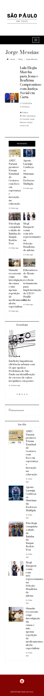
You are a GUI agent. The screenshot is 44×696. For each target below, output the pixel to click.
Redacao (26, 107)
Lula (27, 125)
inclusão (26, 119)
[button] (17, 394)
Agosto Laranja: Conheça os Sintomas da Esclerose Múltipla (28, 172)
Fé (21, 119)
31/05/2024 (27, 103)
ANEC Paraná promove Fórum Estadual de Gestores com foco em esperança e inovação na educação (15, 182)
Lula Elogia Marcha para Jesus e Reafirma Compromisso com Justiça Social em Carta (30, 82)
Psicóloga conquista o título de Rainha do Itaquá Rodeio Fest (15, 233)
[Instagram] (22, 681)
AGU (24, 116)
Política (25, 112)
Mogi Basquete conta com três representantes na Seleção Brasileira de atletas (32, 237)
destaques (31, 116)
